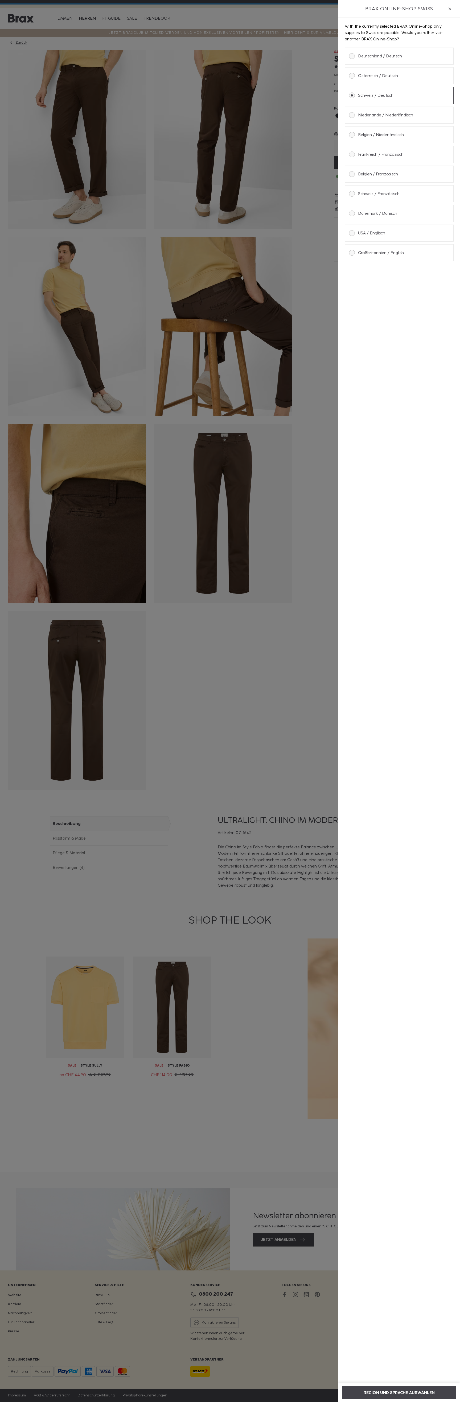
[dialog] (399, 701)
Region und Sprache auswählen (399, 1392)
